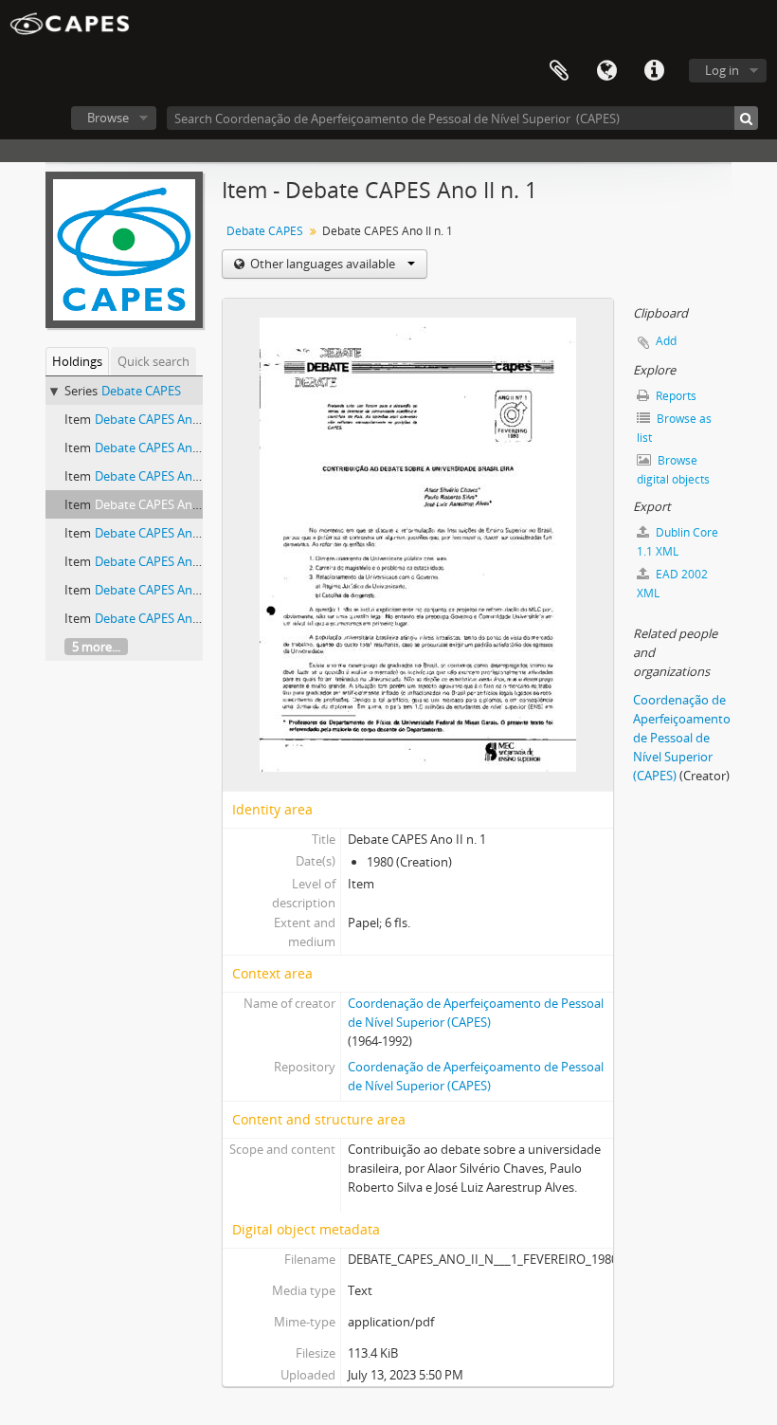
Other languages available (322, 263)
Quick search (153, 361)
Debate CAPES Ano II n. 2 (164, 532)
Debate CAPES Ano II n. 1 (164, 504)
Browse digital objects (673, 469)
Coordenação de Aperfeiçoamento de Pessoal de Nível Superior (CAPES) (682, 737)
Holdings (77, 361)
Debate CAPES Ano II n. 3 (164, 561)
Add (666, 341)
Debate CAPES (141, 390)
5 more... (96, 646)
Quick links (654, 71)
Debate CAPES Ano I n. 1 (162, 419)
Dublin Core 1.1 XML (677, 541)
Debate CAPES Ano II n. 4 (164, 589)
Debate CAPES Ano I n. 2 (162, 447)
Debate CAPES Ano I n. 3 (162, 475)
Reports (674, 396)
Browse (108, 117)
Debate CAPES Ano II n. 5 (164, 618)
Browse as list (674, 428)
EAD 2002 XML (672, 583)
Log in (722, 70)
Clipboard (559, 71)
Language (606, 71)
